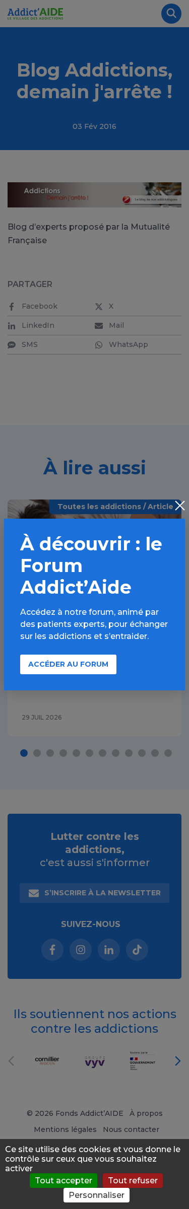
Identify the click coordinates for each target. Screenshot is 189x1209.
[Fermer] (180, 507)
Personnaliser (96, 1195)
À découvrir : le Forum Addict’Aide (91, 565)
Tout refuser (133, 1180)
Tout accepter (63, 1180)
